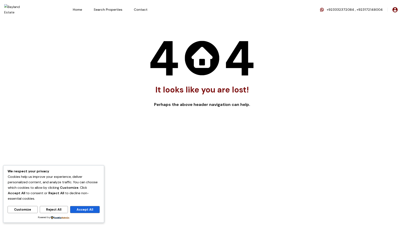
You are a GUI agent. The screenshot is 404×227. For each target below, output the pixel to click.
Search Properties (108, 9)
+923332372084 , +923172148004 (355, 9)
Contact (141, 9)
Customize (22, 209)
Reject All (53, 209)
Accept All (85, 209)
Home (77, 9)
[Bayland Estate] (16, 9)
